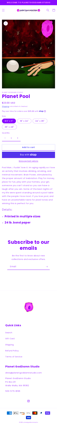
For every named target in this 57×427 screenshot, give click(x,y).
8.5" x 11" (9, 121)
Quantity (6, 133)
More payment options (28, 161)
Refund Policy (12, 350)
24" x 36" (40, 121)
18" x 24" (24, 121)
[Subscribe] (47, 267)
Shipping (5, 106)
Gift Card (9, 338)
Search (8, 332)
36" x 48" (9, 127)
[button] (3, 10)
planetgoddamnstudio (30, 422)
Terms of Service (13, 356)
